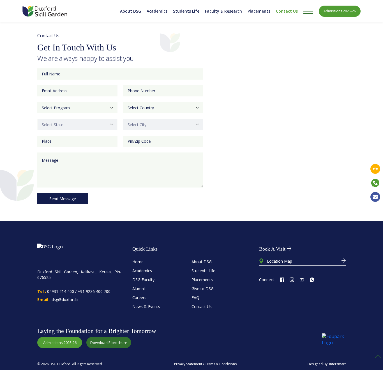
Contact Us (287, 11)
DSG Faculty (143, 279)
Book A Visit (272, 248)
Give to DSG (203, 288)
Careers (139, 297)
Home (138, 261)
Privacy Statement (188, 364)
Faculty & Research (223, 11)
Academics (157, 11)
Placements (259, 11)
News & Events (146, 306)
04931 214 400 (60, 291)
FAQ (195, 297)
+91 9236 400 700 (94, 291)
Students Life (186, 11)
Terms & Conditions (221, 364)
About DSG (130, 11)
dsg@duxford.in (66, 299)
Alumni (138, 288)
